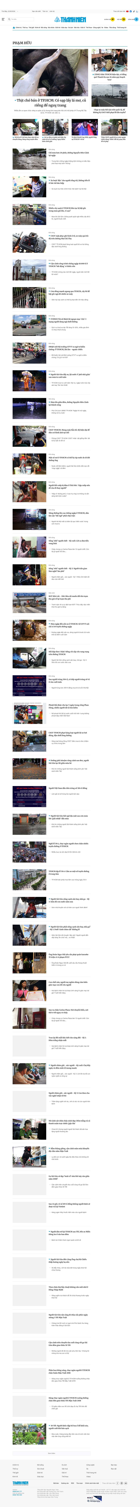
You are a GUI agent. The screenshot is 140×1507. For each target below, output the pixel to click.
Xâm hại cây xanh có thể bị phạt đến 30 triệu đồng (70, 300)
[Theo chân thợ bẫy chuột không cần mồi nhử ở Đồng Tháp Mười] (29, 1295)
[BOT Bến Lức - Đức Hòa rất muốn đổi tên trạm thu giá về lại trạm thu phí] (29, 602)
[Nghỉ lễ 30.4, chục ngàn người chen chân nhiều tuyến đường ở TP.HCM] (29, 852)
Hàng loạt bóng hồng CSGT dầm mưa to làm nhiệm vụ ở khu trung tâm (70, 742)
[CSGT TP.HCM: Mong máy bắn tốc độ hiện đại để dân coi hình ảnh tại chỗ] (29, 436)
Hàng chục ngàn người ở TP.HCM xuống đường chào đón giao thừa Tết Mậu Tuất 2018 (71, 1380)
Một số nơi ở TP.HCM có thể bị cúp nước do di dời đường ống (69, 459)
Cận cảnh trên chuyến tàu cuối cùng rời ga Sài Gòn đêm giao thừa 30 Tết (70, 1186)
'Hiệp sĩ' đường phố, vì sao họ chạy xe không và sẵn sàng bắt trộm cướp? (70, 495)
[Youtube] (127, 11)
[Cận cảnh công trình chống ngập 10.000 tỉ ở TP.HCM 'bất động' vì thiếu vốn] (29, 269)
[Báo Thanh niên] (20, 1483)
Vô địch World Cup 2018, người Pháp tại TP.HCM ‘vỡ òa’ (84, 138)
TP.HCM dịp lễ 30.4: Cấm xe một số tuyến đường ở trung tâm (69, 872)
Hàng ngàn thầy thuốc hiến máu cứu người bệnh (69, 1212)
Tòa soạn (79, 1483)
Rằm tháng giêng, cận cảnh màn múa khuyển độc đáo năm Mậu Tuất (69, 1149)
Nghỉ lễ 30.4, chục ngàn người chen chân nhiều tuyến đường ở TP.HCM (68, 845)
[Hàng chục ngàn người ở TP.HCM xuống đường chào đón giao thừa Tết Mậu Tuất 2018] (29, 1406)
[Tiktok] (134, 11)
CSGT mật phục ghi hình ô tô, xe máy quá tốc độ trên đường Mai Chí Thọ (69, 237)
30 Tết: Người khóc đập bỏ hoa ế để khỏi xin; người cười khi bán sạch (68, 1427)
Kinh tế (37, 27)
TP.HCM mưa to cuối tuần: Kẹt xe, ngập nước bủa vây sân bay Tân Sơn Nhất (71, 384)
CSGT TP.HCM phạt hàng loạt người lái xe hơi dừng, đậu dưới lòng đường (70, 245)
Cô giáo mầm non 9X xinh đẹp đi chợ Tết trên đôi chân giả (69, 1407)
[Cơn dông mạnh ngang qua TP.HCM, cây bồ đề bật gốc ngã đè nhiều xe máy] (29, 297)
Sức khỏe (51, 27)
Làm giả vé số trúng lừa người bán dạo (65, 794)
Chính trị (19, 27)
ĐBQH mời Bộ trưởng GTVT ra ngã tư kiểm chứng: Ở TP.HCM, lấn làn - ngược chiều (67, 348)
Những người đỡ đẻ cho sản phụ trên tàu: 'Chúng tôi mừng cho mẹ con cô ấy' (70, 1352)
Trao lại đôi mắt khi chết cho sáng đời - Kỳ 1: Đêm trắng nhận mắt (67, 1039)
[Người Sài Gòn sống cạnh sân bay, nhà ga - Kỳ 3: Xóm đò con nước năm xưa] (29, 907)
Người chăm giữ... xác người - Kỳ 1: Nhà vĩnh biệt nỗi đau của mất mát (70, 578)
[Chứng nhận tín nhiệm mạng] (94, 1499)
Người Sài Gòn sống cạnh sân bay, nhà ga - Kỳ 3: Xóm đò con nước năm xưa (69, 661)
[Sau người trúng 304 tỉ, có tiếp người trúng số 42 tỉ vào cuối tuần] (29, 685)
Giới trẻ (57, 27)
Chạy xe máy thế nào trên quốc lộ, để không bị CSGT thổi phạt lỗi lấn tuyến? (109, 111)
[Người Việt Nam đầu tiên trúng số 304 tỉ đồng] (29, 796)
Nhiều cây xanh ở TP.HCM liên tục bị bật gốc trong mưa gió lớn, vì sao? (67, 209)
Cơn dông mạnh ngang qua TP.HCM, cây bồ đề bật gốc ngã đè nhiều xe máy (69, 292)
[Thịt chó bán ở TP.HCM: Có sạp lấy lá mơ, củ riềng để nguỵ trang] (50, 72)
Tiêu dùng (112, 27)
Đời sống (44, 27)
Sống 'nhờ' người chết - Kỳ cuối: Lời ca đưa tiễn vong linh (69, 542)
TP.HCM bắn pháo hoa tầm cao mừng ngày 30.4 (69, 880)
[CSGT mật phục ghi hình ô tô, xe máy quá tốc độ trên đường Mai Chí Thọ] (29, 242)
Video (106, 27)
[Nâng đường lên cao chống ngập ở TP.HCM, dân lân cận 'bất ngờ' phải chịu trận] (29, 519)
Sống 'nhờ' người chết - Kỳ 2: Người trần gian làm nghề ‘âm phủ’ (68, 569)
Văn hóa (77, 27)
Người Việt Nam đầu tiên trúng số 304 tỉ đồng (68, 788)
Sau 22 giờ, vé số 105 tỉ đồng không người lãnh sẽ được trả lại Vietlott (69, 1205)
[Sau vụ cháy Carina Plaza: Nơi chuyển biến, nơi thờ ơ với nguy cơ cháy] (29, 1018)
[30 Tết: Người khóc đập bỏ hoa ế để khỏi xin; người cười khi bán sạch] (29, 1434)
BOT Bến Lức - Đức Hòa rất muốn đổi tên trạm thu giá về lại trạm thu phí (68, 597)
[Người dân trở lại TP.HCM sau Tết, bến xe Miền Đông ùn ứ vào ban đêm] (29, 1240)
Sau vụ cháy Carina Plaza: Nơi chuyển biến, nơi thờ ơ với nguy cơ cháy (68, 1011)
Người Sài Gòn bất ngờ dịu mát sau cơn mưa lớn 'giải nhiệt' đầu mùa (68, 817)
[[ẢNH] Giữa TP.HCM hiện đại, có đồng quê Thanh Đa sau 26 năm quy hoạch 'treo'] (109, 60)
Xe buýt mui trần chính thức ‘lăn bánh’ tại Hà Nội (69, 189)
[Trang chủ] (14, 27)
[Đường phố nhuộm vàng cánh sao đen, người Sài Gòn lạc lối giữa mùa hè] (29, 768)
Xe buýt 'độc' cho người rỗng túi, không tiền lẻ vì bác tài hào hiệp (69, 181)
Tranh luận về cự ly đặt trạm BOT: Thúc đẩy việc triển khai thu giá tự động (71, 606)
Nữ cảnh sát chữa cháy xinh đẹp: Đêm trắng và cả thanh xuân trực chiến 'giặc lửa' (69, 1122)
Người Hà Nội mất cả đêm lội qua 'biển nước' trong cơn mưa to (70, 522)
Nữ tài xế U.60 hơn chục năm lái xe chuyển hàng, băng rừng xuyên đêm (26, 138)
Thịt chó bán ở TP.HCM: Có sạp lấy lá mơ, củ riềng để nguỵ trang (51, 102)
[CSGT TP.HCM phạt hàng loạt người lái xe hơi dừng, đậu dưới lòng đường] (29, 741)
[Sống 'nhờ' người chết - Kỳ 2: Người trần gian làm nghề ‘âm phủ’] (29, 574)
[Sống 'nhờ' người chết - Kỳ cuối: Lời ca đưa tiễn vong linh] (29, 547)
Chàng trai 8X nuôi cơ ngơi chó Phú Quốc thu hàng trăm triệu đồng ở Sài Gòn (70, 1324)
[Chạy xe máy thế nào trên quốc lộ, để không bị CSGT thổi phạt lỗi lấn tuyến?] (109, 95)
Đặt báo (56, 1483)
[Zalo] (137, 11)
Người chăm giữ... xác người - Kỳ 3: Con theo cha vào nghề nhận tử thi (69, 1094)
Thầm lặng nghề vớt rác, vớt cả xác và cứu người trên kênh (71, 1102)
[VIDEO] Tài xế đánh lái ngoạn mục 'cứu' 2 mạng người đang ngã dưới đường (67, 320)
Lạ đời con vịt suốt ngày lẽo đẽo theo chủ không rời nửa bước (70, 1158)
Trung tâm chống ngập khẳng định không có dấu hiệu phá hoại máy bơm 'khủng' (71, 162)
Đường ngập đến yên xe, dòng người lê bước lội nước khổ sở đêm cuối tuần (71, 633)
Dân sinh (52, 593)
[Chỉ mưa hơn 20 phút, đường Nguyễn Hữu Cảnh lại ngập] (29, 159)
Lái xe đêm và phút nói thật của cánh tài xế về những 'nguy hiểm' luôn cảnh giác (54, 139)
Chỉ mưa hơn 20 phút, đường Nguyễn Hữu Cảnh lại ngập (69, 154)
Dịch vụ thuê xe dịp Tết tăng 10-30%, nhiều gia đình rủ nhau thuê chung (70, 328)
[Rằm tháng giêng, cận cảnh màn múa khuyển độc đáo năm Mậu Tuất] (29, 1156)
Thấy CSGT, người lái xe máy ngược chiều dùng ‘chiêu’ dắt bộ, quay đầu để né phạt (113, 139)
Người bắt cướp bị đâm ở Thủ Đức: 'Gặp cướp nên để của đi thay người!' (69, 486)
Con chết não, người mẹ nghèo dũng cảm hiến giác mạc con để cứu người (68, 983)
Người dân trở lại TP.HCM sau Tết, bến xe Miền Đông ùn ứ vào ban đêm (69, 1233)
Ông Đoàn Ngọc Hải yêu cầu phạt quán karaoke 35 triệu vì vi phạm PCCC (68, 955)
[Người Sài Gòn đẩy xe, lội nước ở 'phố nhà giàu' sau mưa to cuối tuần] (29, 380)
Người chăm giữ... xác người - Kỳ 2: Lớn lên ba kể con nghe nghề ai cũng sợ (71, 1075)
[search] (20, 19)
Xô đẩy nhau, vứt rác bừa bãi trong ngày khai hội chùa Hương (69, 1269)
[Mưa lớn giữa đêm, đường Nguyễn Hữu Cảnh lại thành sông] (29, 408)
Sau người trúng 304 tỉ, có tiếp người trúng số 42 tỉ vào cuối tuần (69, 680)
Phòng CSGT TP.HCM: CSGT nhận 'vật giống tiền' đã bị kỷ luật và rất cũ (71, 439)
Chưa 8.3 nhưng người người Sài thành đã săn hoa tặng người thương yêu (70, 1130)
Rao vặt (113, 1469)
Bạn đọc (114, 1465)
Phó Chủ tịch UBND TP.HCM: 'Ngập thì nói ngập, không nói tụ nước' (69, 412)
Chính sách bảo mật (92, 1483)
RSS (72, 1483)
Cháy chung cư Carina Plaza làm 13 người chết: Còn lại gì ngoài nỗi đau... (70, 550)
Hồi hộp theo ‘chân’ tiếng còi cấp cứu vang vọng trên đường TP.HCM (69, 653)
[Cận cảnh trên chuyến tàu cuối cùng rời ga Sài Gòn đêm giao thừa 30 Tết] (29, 1350)
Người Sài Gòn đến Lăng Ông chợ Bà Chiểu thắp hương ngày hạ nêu (68, 1260)
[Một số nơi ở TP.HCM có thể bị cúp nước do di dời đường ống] (29, 463)
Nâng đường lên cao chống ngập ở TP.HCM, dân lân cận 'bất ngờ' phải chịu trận (69, 514)
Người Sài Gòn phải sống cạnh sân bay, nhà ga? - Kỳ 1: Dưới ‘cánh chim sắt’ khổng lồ (69, 928)
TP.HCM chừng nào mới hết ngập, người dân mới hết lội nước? (70, 273)
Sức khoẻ (40, 1469)
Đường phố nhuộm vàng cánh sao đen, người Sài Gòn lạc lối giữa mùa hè (69, 761)
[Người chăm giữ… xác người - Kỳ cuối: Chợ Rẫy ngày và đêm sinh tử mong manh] (29, 1073)
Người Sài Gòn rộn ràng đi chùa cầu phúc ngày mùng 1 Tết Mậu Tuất (68, 1316)
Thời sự (25, 27)
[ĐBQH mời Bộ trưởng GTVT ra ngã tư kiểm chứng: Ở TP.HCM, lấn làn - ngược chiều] (29, 353)
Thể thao (89, 27)
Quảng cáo (65, 1483)
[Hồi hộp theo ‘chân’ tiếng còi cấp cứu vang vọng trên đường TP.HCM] (29, 658)
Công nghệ (97, 27)
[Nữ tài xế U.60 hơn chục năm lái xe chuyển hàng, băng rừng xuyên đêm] (26, 127)
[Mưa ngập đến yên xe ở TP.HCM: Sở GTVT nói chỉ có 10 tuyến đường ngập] (29, 630)
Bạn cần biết (36, 11)
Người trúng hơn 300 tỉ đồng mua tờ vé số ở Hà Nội (70, 688)
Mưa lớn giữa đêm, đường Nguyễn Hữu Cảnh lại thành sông (68, 403)
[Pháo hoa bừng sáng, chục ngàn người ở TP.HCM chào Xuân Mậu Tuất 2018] (29, 1378)
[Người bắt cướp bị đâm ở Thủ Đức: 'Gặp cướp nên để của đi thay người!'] (29, 491)
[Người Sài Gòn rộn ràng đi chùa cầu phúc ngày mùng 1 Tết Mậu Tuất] (29, 1323)
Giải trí (82, 27)
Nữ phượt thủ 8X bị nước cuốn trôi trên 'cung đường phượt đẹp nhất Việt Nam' (70, 714)
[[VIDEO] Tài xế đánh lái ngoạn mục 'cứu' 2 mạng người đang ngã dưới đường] (29, 325)
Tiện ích (45, 11)
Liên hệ (52, 11)
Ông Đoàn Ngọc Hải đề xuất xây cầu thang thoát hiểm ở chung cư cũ (69, 964)
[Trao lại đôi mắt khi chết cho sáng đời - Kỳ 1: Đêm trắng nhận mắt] (29, 1046)
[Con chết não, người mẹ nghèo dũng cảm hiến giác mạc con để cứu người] (29, 990)
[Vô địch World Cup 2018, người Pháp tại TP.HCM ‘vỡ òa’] (85, 127)
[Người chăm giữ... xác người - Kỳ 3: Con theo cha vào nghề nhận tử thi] (29, 1101)
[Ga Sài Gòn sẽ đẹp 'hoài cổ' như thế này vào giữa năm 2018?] (29, 1184)
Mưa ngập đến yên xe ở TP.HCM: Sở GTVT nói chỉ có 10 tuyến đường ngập (69, 625)
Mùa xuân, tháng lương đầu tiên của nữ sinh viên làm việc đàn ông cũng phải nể (71, 1435)
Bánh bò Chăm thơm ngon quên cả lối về (66, 1240)
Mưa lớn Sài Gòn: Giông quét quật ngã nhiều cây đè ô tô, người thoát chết (71, 218)
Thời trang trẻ (121, 27)
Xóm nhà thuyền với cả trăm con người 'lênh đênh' (70, 907)
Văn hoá (65, 1469)
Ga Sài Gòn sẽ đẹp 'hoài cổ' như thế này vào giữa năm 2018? (69, 1177)
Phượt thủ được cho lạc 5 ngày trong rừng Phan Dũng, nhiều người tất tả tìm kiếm (69, 706)
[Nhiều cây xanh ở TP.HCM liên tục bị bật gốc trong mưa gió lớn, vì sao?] (29, 214)
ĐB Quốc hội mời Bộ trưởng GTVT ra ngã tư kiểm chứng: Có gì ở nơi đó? (69, 356)
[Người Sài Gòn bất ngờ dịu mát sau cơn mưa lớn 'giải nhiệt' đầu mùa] (29, 824)
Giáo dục (64, 27)
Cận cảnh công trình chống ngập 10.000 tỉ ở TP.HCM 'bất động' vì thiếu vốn (68, 264)
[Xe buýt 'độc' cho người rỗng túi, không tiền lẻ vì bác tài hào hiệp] (29, 186)
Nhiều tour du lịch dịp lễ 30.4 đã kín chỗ (66, 852)
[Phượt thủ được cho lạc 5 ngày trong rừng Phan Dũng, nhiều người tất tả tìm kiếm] (29, 713)
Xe (102, 27)
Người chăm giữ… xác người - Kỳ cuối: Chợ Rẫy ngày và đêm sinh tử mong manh (69, 1066)
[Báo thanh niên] (70, 19)
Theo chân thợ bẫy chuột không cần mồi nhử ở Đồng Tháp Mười (68, 1288)
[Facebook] (130, 11)
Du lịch (70, 27)
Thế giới (31, 27)
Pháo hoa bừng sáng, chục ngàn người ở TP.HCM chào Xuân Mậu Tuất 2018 (69, 1371)
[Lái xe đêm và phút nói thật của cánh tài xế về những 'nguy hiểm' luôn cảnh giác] (55, 127)
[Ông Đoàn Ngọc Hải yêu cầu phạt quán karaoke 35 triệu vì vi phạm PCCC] (29, 962)
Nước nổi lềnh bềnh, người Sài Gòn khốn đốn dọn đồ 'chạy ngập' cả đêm (70, 467)
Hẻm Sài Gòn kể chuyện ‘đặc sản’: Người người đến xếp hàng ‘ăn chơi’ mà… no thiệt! (70, 936)
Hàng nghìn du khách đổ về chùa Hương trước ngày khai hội (70, 1297)
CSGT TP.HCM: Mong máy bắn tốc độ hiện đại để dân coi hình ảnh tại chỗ (69, 431)
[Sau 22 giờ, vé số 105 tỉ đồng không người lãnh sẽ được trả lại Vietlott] (29, 1212)
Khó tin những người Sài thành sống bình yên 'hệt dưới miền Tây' (69, 770)
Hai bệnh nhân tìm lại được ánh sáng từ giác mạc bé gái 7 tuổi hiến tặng (70, 992)
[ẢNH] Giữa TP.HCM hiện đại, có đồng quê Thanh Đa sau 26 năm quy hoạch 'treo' (110, 77)
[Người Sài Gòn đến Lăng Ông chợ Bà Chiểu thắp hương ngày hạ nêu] (29, 1267)
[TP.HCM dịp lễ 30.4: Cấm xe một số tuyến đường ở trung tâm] (29, 879)
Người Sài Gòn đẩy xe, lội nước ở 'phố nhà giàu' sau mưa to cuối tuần (69, 375)
